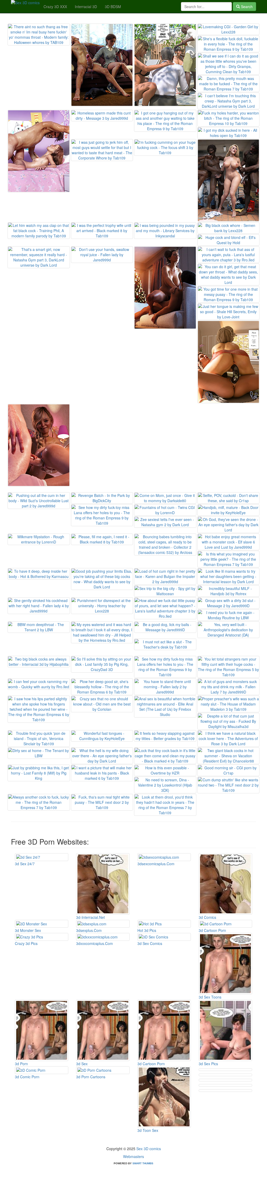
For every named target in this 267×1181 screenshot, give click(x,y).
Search (246, 6)
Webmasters (133, 1156)
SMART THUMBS (142, 1163)
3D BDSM (113, 6)
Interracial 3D (86, 6)
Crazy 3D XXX (55, 6)
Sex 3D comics (148, 1148)
